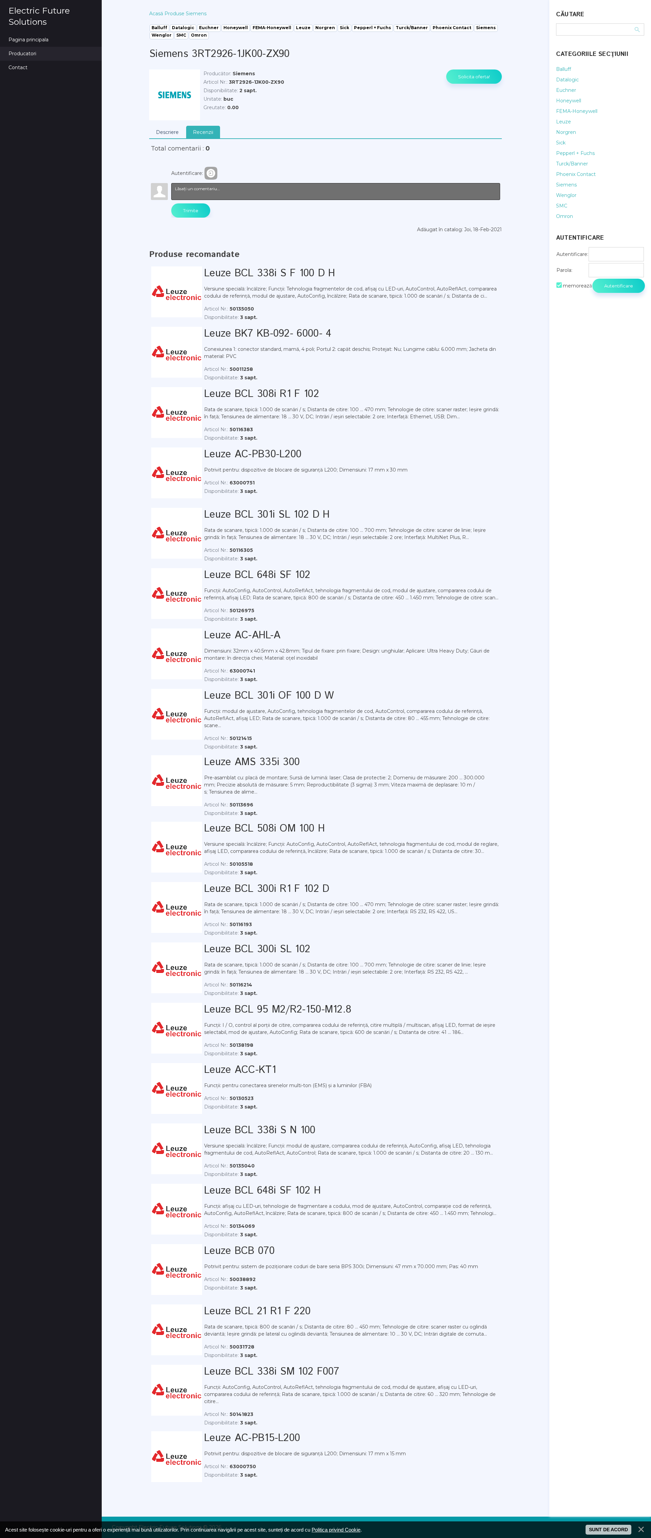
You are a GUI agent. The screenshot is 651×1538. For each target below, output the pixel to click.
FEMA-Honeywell (576, 111)
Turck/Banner (572, 164)
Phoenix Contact (576, 174)
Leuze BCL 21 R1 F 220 (257, 1311)
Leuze (563, 122)
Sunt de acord (608, 1529)
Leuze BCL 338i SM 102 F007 (271, 1371)
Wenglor (566, 195)
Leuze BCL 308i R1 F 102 (261, 394)
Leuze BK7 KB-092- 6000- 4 (268, 333)
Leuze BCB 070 (239, 1251)
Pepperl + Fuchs (575, 153)
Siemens (566, 185)
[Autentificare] (210, 173)
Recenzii (203, 132)
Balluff (563, 69)
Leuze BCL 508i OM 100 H (264, 828)
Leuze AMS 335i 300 (252, 762)
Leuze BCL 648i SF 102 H (262, 1190)
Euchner (566, 90)
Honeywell (568, 101)
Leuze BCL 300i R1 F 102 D (267, 889)
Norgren (566, 132)
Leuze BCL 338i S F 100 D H (269, 273)
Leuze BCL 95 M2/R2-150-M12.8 (277, 1009)
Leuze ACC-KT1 (240, 1070)
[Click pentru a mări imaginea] (174, 94)
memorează (577, 286)
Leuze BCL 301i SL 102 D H (267, 514)
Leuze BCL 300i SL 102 (257, 949)
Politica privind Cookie (336, 1530)
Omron (564, 216)
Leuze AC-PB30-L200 (252, 454)
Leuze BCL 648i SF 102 (257, 575)
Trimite (190, 210)
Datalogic (567, 80)
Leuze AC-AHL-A (242, 635)
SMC (561, 206)
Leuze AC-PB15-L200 (252, 1438)
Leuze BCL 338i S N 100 (260, 1130)
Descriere (167, 132)
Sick (561, 143)
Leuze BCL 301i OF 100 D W (269, 695)
